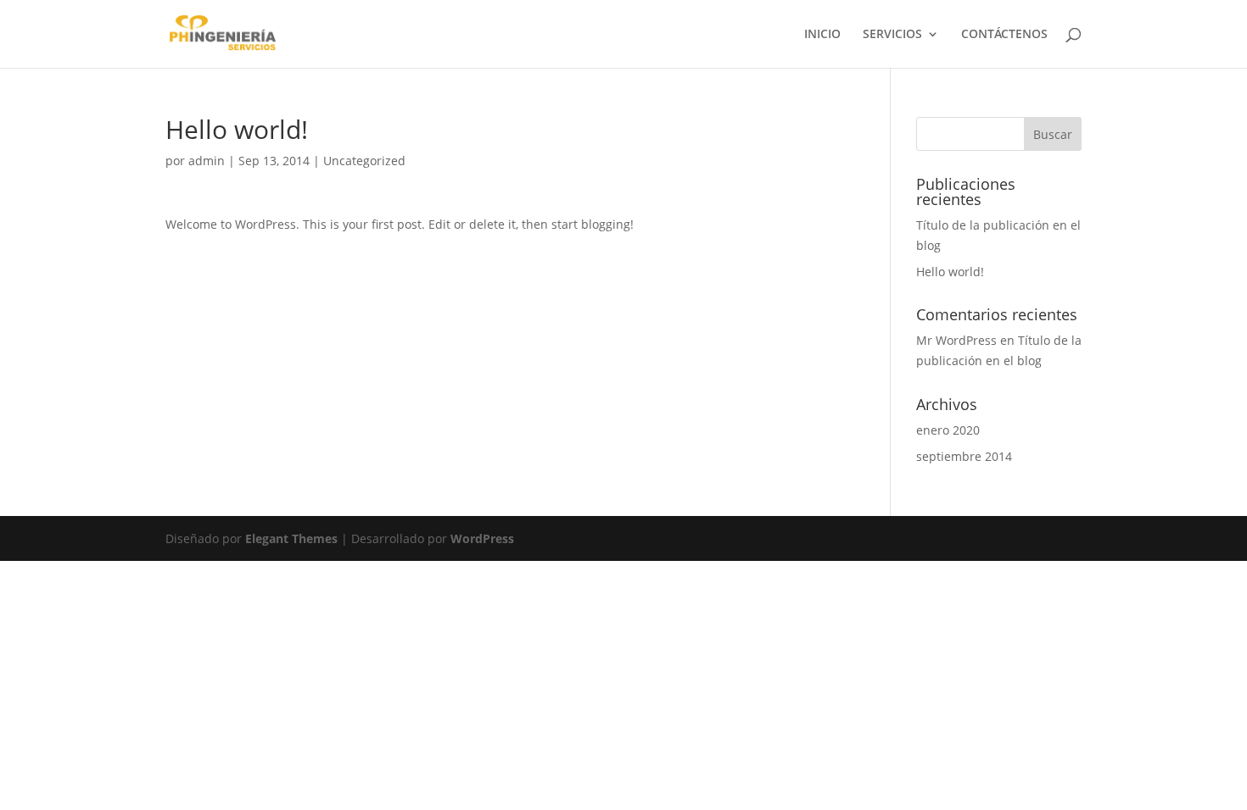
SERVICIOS (892, 35)
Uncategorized (364, 161)
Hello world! (950, 272)
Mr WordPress (956, 340)
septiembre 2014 (964, 456)
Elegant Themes (291, 538)
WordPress (482, 538)
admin (206, 161)
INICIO (822, 35)
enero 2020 (948, 430)
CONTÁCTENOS (1004, 35)
